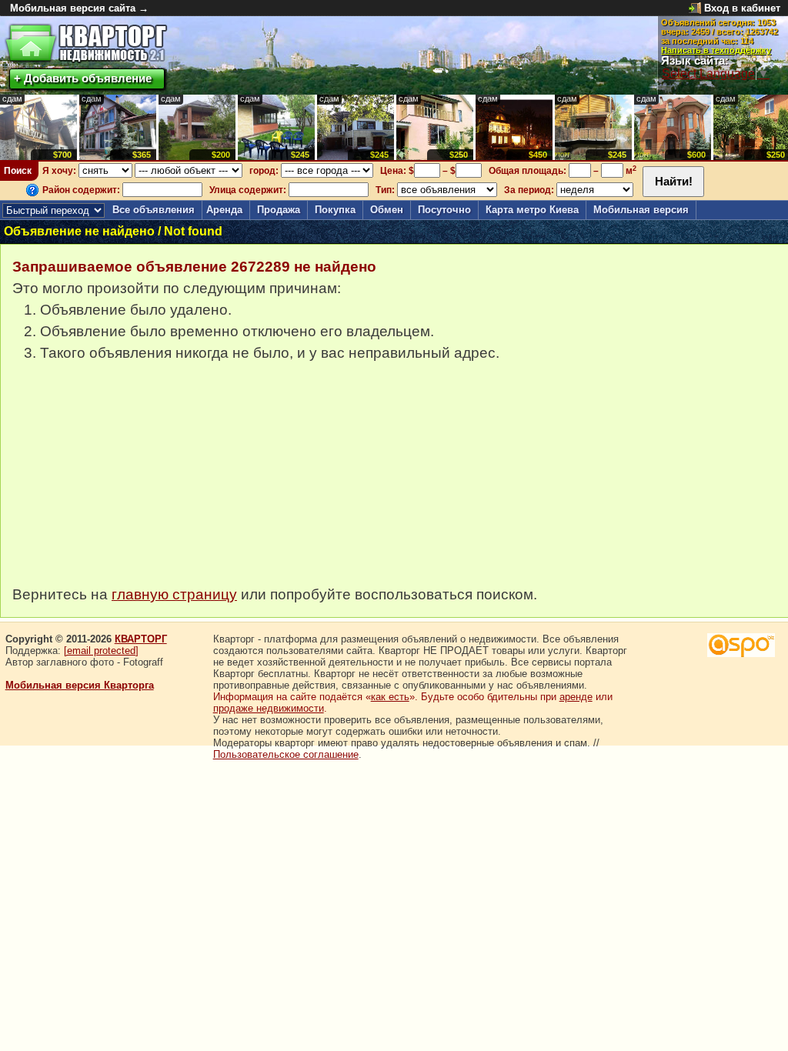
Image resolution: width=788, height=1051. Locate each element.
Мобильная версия (641, 209)
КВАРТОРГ (141, 639)
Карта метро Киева (532, 209)
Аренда (224, 209)
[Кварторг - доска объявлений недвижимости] (86, 43)
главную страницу (174, 594)
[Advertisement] (127, 481)
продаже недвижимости (268, 708)
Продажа (278, 209)
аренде (576, 696)
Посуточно (444, 209)
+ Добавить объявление (83, 78)
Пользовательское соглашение (286, 754)
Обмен (386, 209)
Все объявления (153, 209)
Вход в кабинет (742, 8)
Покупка (335, 209)
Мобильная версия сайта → (79, 8)
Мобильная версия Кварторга (79, 685)
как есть (390, 696)
